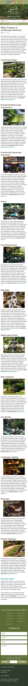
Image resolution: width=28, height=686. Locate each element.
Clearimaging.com (8, 680)
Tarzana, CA (9, 624)
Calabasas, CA (10, 615)
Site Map (16, 679)
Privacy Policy (4, 679)
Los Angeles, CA (10, 618)
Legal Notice (10, 679)
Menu (5, 21)
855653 (7, 675)
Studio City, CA (21, 613)
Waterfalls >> (7, 329)
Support (15, 680)
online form (23, 596)
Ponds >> (3, 239)
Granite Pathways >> (12, 573)
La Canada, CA (21, 618)
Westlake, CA (9, 613)
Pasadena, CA (21, 615)
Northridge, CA (21, 621)
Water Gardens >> (20, 411)
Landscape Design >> (9, 99)
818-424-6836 (14, 24)
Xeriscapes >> (19, 533)
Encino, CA (9, 621)
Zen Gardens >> (14, 451)
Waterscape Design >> (12, 371)
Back (25, 21)
